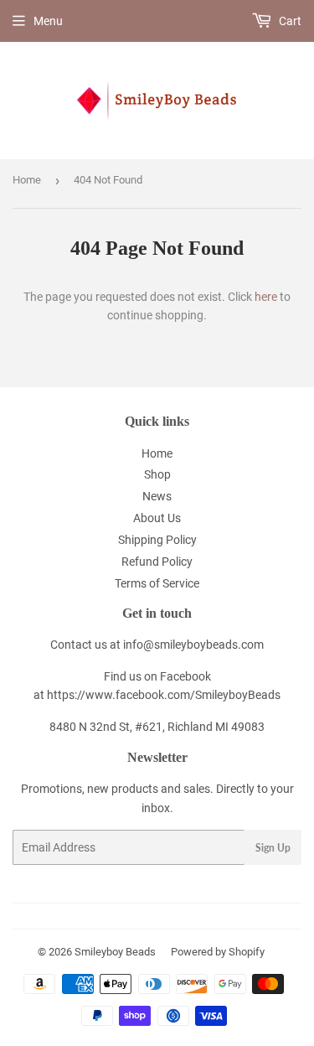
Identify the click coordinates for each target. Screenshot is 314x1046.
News (157, 496)
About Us (157, 518)
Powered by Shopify (218, 951)
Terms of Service (157, 583)
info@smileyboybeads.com (193, 644)
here (266, 296)
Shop (157, 474)
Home (27, 179)
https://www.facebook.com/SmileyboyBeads (164, 695)
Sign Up (273, 847)
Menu (48, 21)
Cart (288, 21)
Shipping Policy (157, 539)
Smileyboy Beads (115, 951)
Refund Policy (157, 561)
